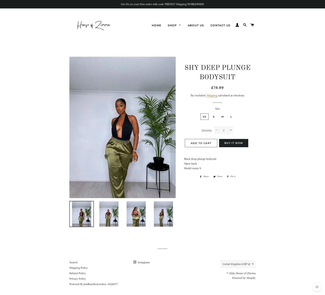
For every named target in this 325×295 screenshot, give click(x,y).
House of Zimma (246, 273)
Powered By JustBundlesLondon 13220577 (93, 284)
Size (217, 108)
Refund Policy (77, 273)
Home (156, 25)
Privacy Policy (77, 278)
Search (73, 262)
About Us (196, 25)
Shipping (212, 95)
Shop (173, 25)
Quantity (207, 130)
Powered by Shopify (244, 278)
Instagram (143, 262)
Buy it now (233, 142)
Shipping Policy (78, 267)
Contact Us (220, 25)
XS (205, 116)
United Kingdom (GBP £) (236, 264)
